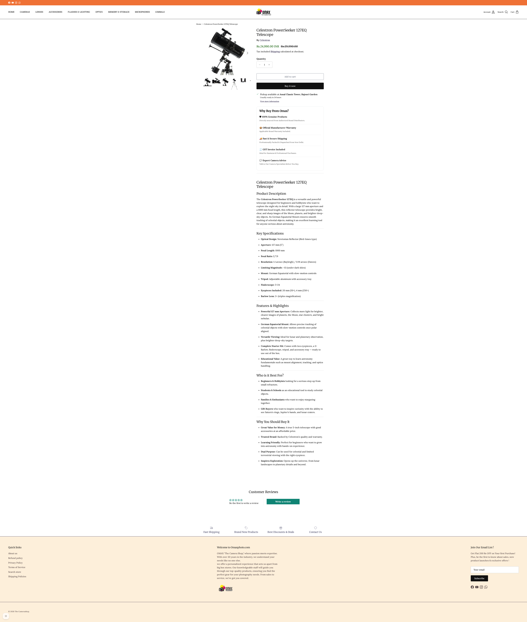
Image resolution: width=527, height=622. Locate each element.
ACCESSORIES (55, 12)
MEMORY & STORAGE (118, 12)
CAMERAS (25, 12)
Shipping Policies (17, 576)
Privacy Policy (15, 562)
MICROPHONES (142, 12)
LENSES (39, 12)
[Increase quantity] (269, 65)
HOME (11, 12)
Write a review (283, 501)
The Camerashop (22, 611)
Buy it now (290, 86)
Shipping (275, 51)
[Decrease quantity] (259, 65)
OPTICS (99, 12)
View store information (269, 101)
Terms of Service (16, 567)
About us (12, 553)
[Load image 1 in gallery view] (226, 51)
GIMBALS (160, 12)
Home (198, 24)
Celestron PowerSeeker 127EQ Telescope (221, 24)
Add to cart (290, 76)
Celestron (265, 40)
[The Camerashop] (263, 12)
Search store (14, 572)
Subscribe (479, 578)
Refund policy (15, 558)
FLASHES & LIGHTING (79, 12)
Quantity (261, 58)
